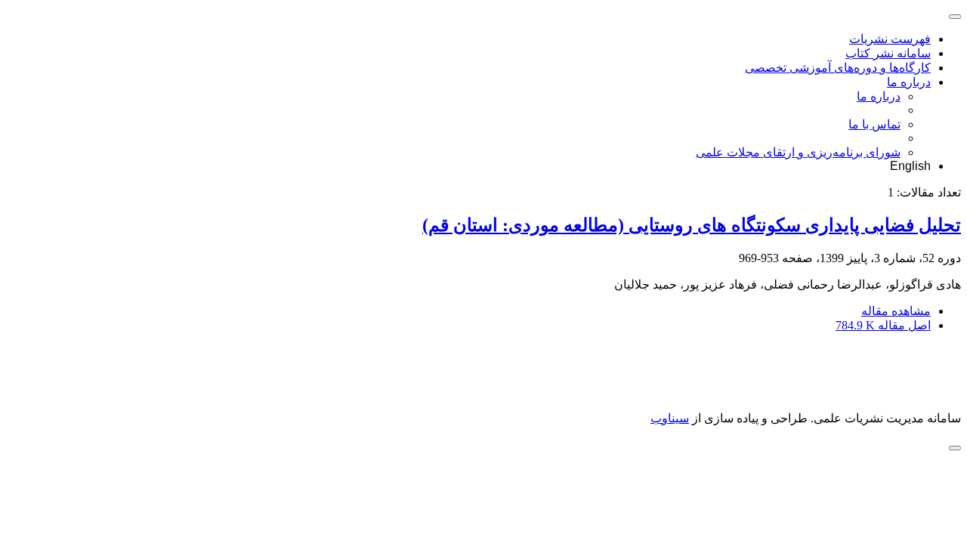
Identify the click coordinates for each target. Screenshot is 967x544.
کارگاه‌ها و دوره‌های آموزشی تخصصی (838, 67)
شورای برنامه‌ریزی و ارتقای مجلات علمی (798, 152)
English (910, 165)
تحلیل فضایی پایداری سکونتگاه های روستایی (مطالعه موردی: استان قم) (691, 225)
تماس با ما (874, 124)
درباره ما (909, 82)
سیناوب (669, 418)
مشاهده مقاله (896, 310)
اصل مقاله (883, 325)
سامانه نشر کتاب (888, 53)
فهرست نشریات (890, 38)
